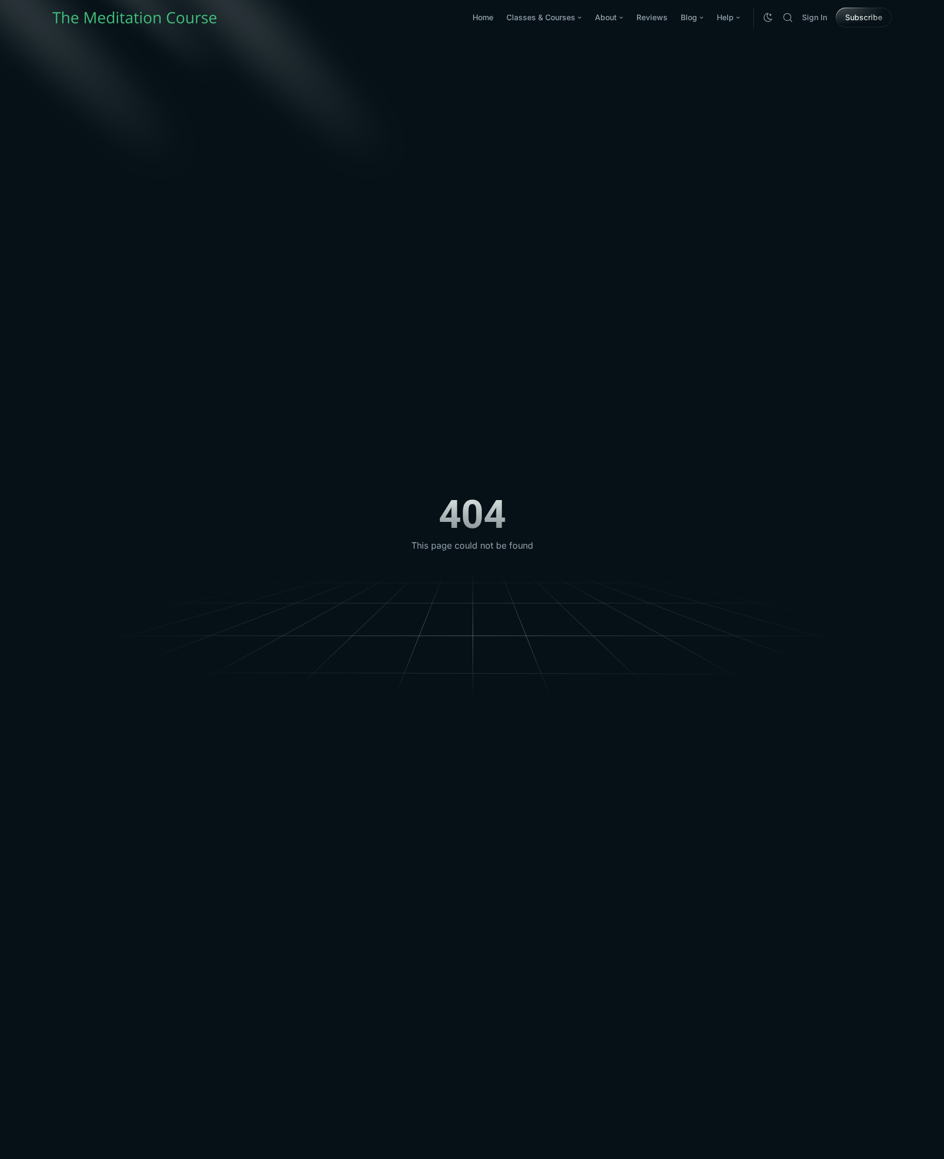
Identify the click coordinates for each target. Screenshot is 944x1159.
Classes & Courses (540, 17)
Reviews (652, 17)
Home (483, 17)
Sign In (814, 17)
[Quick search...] (787, 17)
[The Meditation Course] (134, 17)
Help (725, 17)
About (606, 17)
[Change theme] (768, 17)
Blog (689, 17)
